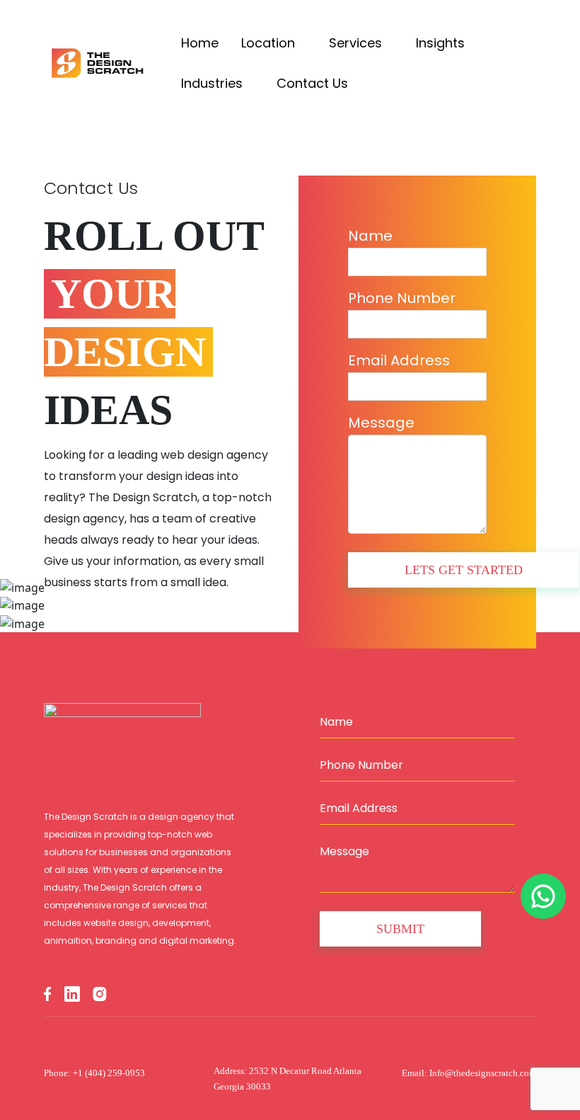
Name (370, 236)
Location (269, 43)
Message (381, 423)
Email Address (399, 360)
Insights (442, 43)
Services (357, 43)
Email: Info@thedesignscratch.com (469, 1073)
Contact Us (312, 83)
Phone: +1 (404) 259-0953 (94, 1073)
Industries (213, 83)
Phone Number (402, 298)
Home (200, 43)
